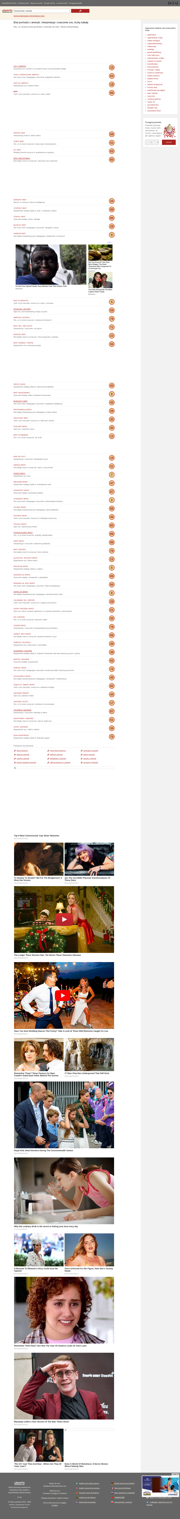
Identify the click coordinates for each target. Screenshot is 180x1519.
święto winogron (153, 41)
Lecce (149, 82)
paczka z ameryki (89, 759)
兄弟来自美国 (119, 1497)
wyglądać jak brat (22, 309)
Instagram (55, 1493)
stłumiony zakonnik (22, 709)
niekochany (151, 46)
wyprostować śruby (154, 38)
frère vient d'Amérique (122, 1488)
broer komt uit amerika (87, 1502)
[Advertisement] (64, 46)
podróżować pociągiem (156, 90)
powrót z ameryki (23, 759)
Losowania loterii (62, 3)
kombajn (150, 49)
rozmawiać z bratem (23, 650)
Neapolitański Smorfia (9, 3)
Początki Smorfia (49, 3)
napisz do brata (21, 591)
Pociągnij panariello (75, 3)
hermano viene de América (89, 1493)
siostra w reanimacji (155, 73)
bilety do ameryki (23, 755)
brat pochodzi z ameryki (123, 1502)
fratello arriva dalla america (89, 1483)
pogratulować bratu (23, 532)
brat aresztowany (22, 158)
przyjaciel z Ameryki (90, 762)
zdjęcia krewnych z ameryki (60, 762)
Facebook (46, 1493)
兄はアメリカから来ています (160, 1497)
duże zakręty (152, 93)
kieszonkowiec (153, 67)
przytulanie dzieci (154, 111)
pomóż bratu (19, 473)
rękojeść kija (152, 108)
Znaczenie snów (23, 3)
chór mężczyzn (153, 55)
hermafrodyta (152, 64)
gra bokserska (153, 105)
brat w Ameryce (22, 751)
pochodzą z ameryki (90, 751)
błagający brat (21, 401)
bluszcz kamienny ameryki (26, 762)
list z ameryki (20, 66)
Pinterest (63, 1493)
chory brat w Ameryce (58, 751)
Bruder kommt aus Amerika (124, 1483)
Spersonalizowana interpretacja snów (29, 16)
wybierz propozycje (154, 84)
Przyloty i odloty (153, 70)
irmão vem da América (87, 1497)
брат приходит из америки (124, 1493)
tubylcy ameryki (89, 755)
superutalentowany (154, 44)
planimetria (151, 35)
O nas (19, 1497)
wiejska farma (152, 79)
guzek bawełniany (154, 52)
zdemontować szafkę (155, 58)
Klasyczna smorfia (36, 3)
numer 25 (151, 102)
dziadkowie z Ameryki (58, 759)
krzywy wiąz (152, 87)
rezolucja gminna (154, 99)
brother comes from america (89, 1488)
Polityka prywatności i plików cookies (54, 1498)
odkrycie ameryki (56, 755)
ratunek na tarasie (154, 61)
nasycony (151, 96)
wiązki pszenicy (153, 76)
